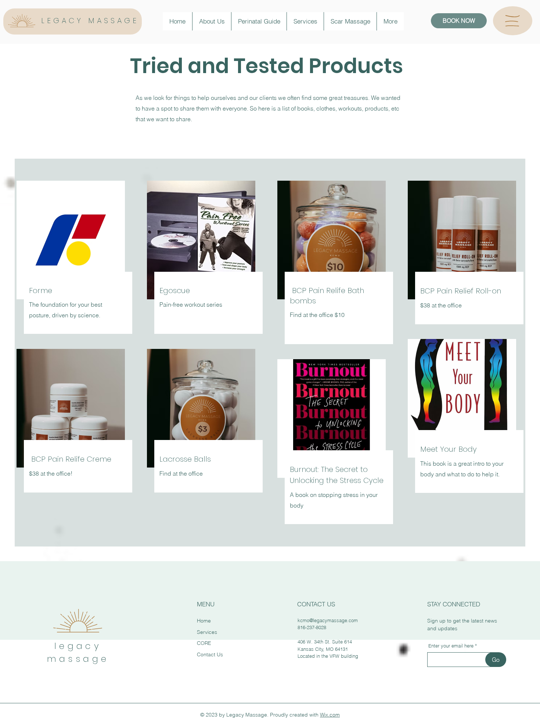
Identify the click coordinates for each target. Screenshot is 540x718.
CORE (204, 643)
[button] (512, 20)
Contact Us (210, 654)
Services (207, 632)
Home (204, 620)
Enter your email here (451, 645)
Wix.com (330, 714)
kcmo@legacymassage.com (328, 620)
